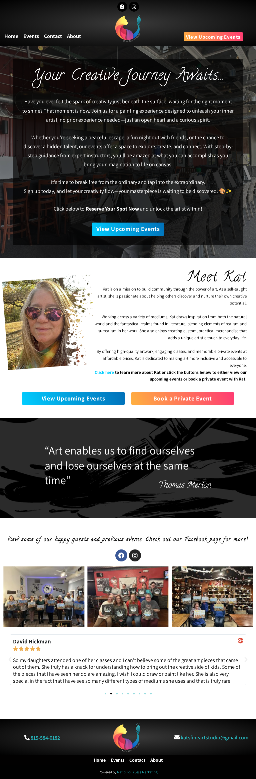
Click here (104, 372)
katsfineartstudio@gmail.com (214, 737)
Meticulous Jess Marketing (137, 772)
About (74, 36)
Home (11, 36)
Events (31, 36)
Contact (53, 36)
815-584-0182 (45, 737)
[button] (10, 659)
